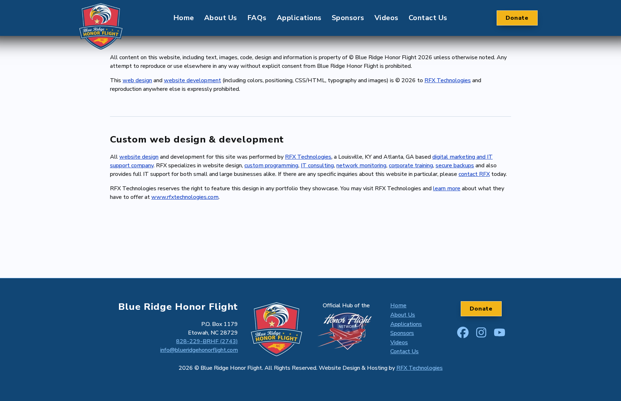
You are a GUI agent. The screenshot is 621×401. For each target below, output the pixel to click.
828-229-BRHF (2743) (207, 341)
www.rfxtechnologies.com (184, 197)
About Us (220, 18)
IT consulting (317, 165)
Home (183, 18)
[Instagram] (481, 331)
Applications (299, 18)
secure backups (455, 165)
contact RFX (474, 174)
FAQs (257, 18)
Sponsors (348, 18)
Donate (517, 18)
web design (137, 80)
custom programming (271, 165)
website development (192, 80)
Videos (386, 18)
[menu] (310, 18)
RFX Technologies (447, 80)
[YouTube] (499, 331)
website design (138, 157)
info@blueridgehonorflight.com (199, 350)
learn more (446, 188)
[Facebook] (463, 331)
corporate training (411, 165)
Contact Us (428, 18)
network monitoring (361, 165)
